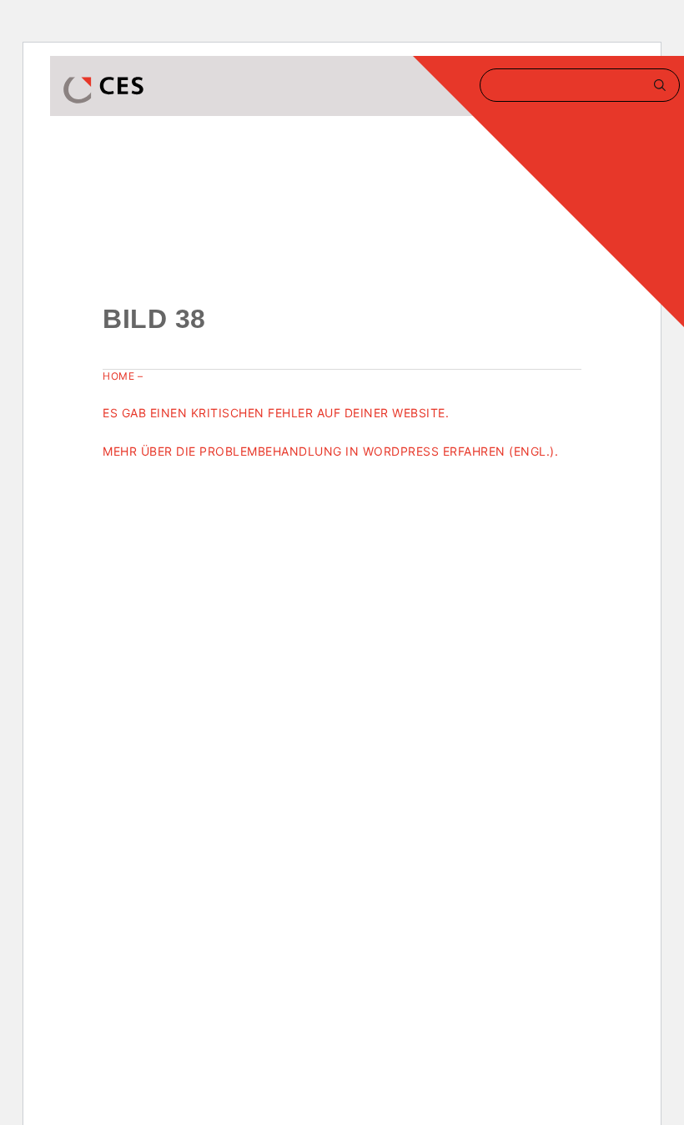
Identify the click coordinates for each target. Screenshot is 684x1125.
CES (105, 90)
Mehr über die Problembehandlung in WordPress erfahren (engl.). (330, 451)
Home (118, 376)
